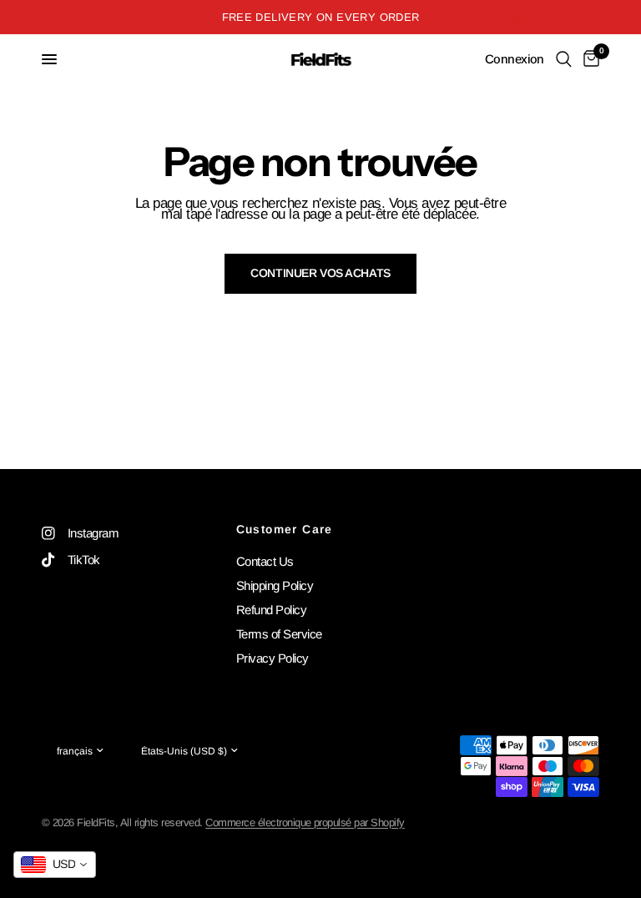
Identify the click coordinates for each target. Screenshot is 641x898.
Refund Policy (271, 610)
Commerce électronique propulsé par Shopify (305, 822)
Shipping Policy (274, 585)
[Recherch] (564, 59)
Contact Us (265, 561)
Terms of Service (279, 634)
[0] (588, 59)
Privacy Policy (272, 658)
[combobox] (54, 864)
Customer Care (284, 529)
